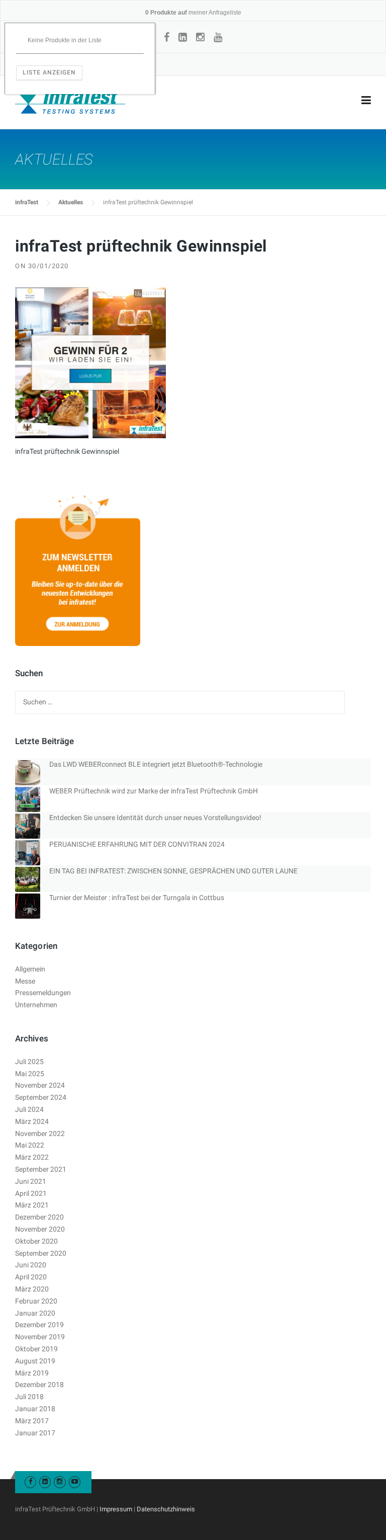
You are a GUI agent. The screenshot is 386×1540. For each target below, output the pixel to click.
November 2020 (40, 1229)
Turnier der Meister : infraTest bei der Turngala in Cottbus (136, 898)
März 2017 (32, 1421)
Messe (25, 981)
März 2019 (32, 1373)
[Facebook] (166, 37)
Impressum (116, 1509)
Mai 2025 (29, 1074)
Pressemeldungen (43, 993)
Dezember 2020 (39, 1217)
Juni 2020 (30, 1265)
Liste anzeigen (49, 72)
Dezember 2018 (39, 1385)
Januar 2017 (35, 1433)
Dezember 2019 (39, 1325)
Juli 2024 (29, 1109)
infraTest (26, 202)
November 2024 (40, 1085)
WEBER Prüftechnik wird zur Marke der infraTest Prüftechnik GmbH (153, 791)
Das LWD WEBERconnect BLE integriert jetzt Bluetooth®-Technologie (155, 764)
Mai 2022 (29, 1145)
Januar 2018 (35, 1409)
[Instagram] (200, 37)
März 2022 (32, 1157)
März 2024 (32, 1121)
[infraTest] (70, 101)
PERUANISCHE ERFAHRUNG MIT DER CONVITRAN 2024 (137, 844)
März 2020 (32, 1289)
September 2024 (40, 1097)
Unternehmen (36, 1005)
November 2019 (40, 1337)
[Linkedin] (182, 37)
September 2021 (40, 1169)
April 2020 (31, 1277)
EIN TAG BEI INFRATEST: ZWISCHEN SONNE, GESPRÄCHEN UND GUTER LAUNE (173, 871)
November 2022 (40, 1133)
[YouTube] (218, 37)
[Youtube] (74, 1481)
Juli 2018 (29, 1397)
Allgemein (30, 969)
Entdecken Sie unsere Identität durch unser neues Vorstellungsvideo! (155, 818)
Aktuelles (70, 202)
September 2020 (40, 1253)
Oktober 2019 (36, 1349)
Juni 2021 (30, 1181)
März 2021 (32, 1205)
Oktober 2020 (36, 1241)
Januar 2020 (35, 1313)
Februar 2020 (36, 1301)
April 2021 (31, 1193)
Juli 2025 (29, 1062)
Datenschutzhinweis (166, 1509)
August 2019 (35, 1361)
